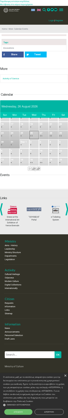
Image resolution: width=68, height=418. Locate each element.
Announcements (12, 332)
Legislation (10, 259)
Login (51, 20)
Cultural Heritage (12, 274)
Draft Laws (10, 339)
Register (59, 20)
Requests (9, 303)
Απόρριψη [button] (49, 412)
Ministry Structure (13, 252)
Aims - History (11, 245)
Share (14, 54)
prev (2, 209)
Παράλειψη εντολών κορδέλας (15, 1)
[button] (34, 405)
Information (10, 306)
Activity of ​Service (11, 78)
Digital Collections (13, 284)
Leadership (10, 249)
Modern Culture (12, 281)
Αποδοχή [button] (18, 412)
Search (44, 10)
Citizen (9, 299)
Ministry (10, 241)
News (7, 328)
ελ (32, 10)
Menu (60, 10)
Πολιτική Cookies (25, 401)
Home (4, 29)
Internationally (11, 288)
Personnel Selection (14, 335)
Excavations (8, 48)
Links (7, 310)
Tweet (37, 54)
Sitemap (8, 313)
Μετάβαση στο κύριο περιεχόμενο (16, 4)
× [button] (65, 376)
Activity (10, 270)
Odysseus (9, 277)
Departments (11, 256)
